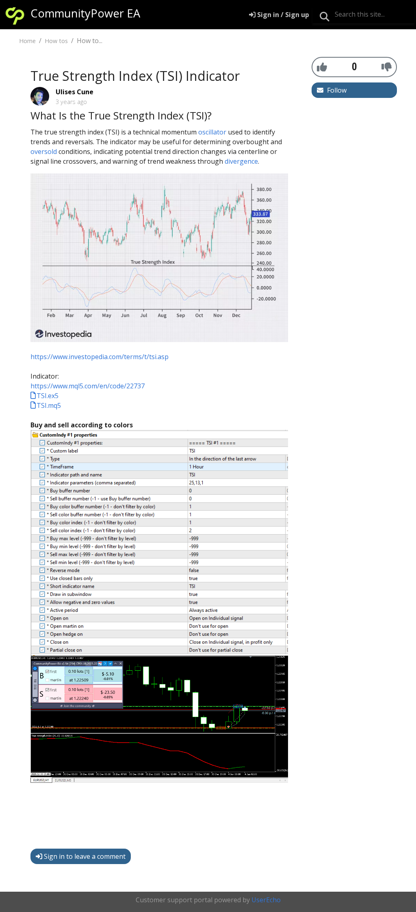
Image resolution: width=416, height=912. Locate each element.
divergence (241, 161)
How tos (56, 41)
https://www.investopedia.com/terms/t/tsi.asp (99, 356)
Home (27, 41)
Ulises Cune (74, 91)
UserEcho (266, 899)
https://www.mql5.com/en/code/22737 (87, 385)
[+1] (322, 67)
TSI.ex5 (47, 395)
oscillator (212, 132)
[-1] (386, 67)
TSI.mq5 (49, 405)
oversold (43, 151)
